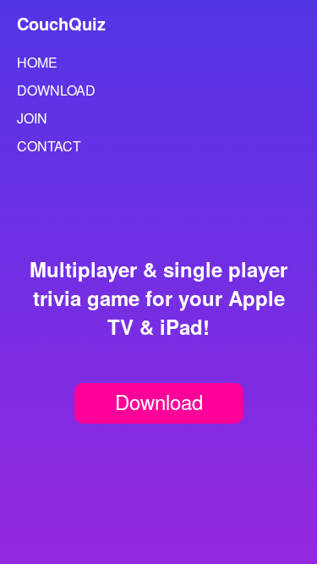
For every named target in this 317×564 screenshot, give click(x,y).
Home (37, 62)
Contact (49, 146)
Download (56, 90)
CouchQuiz (61, 23)
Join (32, 118)
